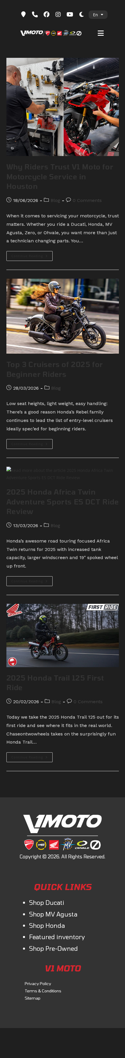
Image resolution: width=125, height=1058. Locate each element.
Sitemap (32, 998)
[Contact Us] (23, 14)
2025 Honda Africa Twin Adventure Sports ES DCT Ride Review (62, 501)
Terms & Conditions (43, 990)
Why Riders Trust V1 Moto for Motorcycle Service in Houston (59, 176)
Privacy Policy (38, 983)
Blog (55, 200)
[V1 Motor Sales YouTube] (69, 14)
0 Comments (87, 200)
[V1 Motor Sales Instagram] (58, 14)
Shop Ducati (46, 902)
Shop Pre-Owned (53, 948)
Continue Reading (32, 257)
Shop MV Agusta (53, 914)
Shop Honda (47, 925)
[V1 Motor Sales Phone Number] (35, 14)
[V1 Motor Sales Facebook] (46, 14)
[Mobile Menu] (101, 32)
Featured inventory (57, 936)
